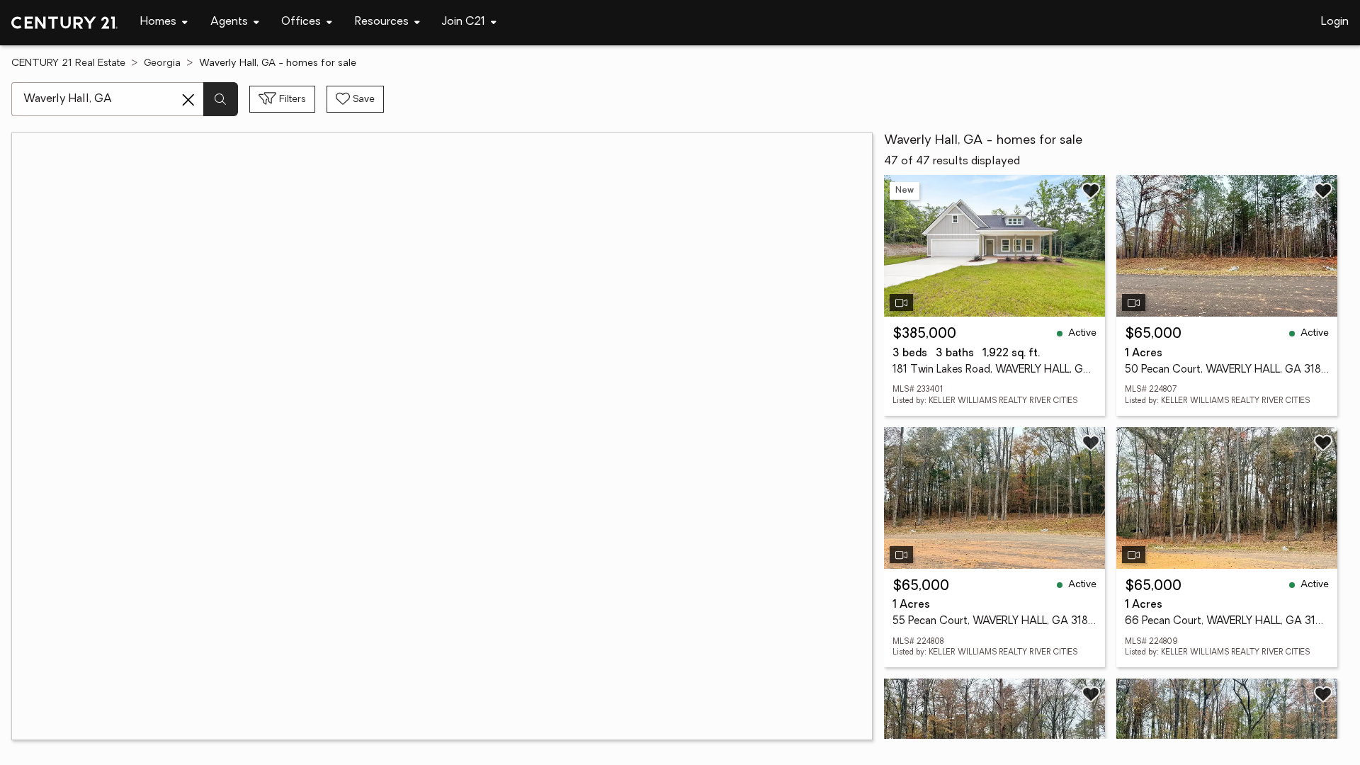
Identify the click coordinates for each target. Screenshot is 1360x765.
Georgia (162, 63)
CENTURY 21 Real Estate (68, 63)
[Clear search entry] (188, 100)
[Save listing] (1090, 190)
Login (1335, 22)
